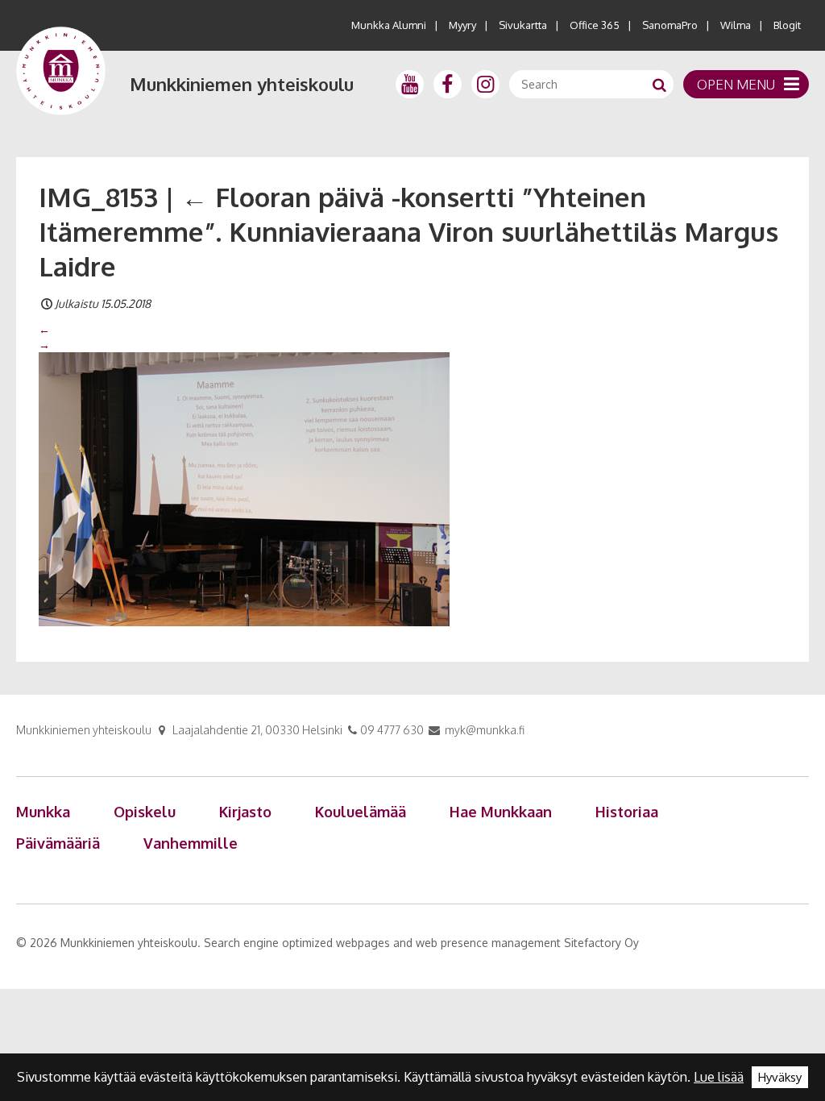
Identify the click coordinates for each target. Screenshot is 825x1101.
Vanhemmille (190, 843)
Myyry (462, 25)
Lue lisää (719, 1077)
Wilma (735, 25)
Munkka (43, 812)
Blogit (787, 25)
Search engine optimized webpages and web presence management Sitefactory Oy (421, 942)
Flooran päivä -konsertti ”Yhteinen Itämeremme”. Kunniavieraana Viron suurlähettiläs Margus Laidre (408, 231)
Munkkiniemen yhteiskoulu (242, 84)
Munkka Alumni (388, 25)
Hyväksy (780, 1077)
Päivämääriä (58, 843)
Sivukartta (523, 25)
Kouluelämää (360, 812)
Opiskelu (145, 812)
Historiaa (626, 812)
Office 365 (595, 25)
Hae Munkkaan (501, 812)
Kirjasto (245, 812)
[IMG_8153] (244, 488)
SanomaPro (670, 25)
